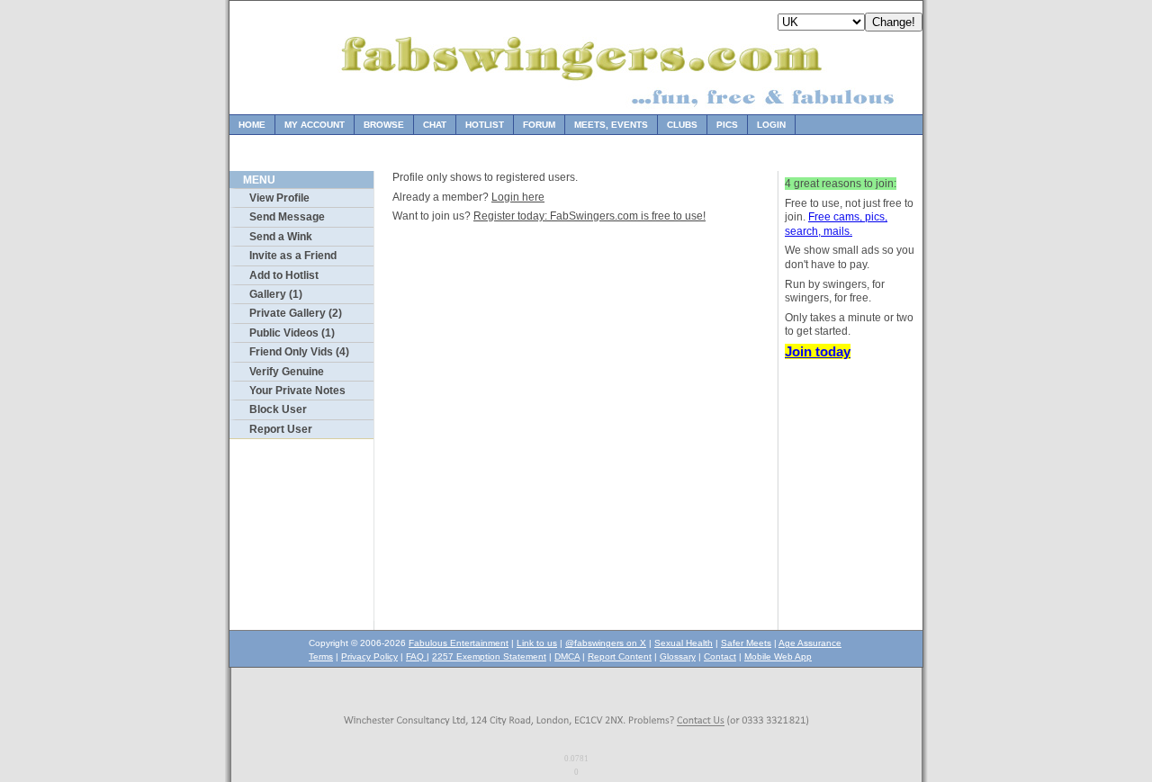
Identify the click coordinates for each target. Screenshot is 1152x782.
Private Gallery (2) (295, 313)
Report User (280, 429)
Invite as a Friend (293, 255)
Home (252, 125)
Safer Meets (746, 643)
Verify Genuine (286, 371)
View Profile (279, 198)
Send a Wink (280, 236)
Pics (727, 125)
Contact (720, 656)
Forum (539, 125)
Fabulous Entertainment (458, 643)
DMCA (567, 656)
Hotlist (484, 125)
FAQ (416, 656)
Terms (321, 656)
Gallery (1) (275, 294)
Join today (817, 351)
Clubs (682, 125)
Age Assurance (810, 643)
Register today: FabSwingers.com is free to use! (589, 216)
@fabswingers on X (605, 643)
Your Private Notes (297, 390)
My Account (314, 125)
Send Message (287, 217)
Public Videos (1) (292, 333)
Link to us (537, 643)
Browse (384, 125)
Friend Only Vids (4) (299, 352)
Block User (278, 409)
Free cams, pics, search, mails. (836, 224)
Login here (517, 197)
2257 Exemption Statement (489, 656)
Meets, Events (611, 125)
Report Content (620, 656)
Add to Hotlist (284, 275)
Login (771, 125)
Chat (434, 125)
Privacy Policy (369, 656)
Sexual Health (683, 643)
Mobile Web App (778, 656)
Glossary (678, 656)
